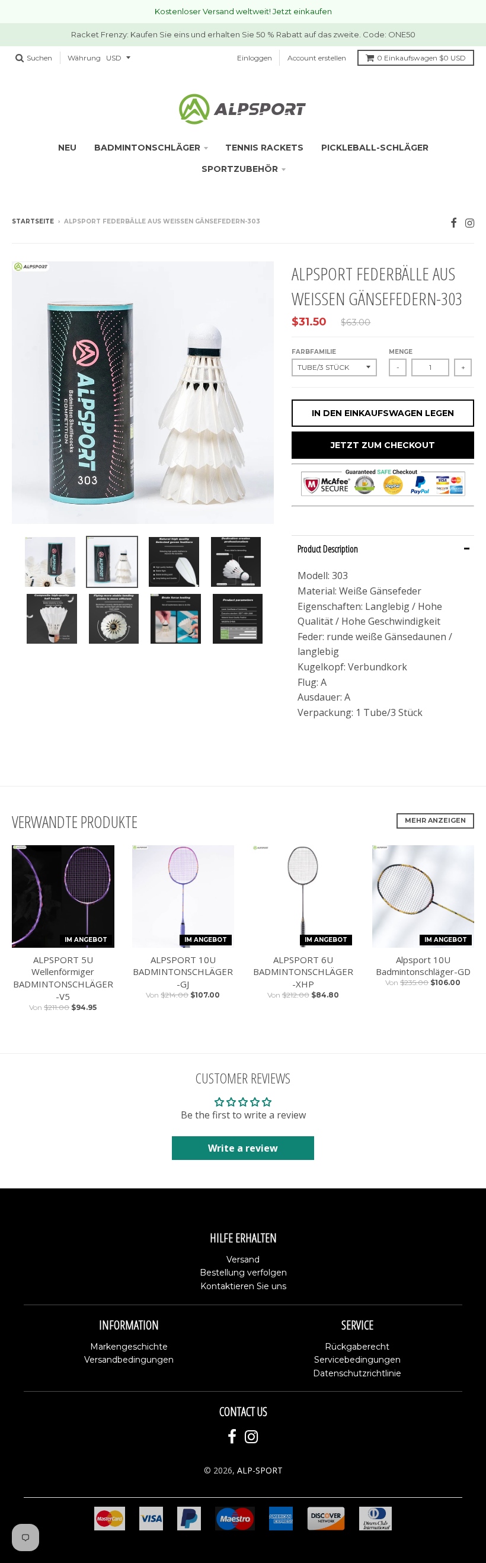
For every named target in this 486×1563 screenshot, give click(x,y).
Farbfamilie (314, 352)
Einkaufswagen (421, 57)
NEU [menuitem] (67, 147)
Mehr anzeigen (435, 820)
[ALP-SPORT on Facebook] (453, 222)
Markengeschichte (129, 1346)
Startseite (33, 221)
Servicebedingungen (357, 1359)
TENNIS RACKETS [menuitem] (264, 147)
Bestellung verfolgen (243, 1272)
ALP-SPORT (260, 1470)
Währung (84, 57)
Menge (401, 352)
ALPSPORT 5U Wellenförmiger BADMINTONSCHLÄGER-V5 (63, 978)
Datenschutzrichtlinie (357, 1373)
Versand (243, 1259)
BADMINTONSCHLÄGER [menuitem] (147, 147)
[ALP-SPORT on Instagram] (469, 222)
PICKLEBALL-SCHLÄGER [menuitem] (375, 147)
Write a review (243, 1148)
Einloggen (254, 57)
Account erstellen (316, 57)
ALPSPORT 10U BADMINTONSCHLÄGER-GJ (183, 972)
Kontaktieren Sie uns (243, 1286)
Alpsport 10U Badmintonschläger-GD (423, 966)
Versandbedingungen (129, 1359)
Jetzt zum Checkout (383, 445)
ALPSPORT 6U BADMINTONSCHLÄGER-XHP (303, 972)
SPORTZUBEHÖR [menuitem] (240, 169)
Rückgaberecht (357, 1346)
